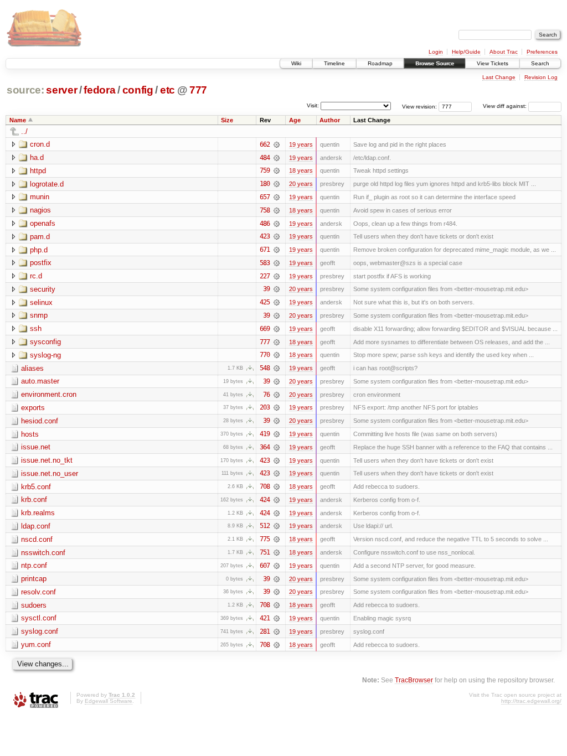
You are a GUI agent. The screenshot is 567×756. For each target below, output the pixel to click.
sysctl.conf (38, 618)
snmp (39, 315)
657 (265, 197)
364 (265, 447)
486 (265, 223)
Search (540, 63)
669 (265, 329)
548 (265, 368)
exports (33, 407)
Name (17, 120)
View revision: (419, 106)
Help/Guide (466, 52)
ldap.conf (35, 526)
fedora (99, 90)
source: (25, 90)
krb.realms (38, 513)
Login (436, 52)
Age (295, 120)
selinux (41, 302)
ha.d (37, 157)
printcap (34, 578)
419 (265, 434)
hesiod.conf (39, 421)
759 (265, 170)
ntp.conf (34, 565)
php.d (39, 250)
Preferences (542, 52)
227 (265, 276)
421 (265, 618)
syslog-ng (45, 355)
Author (329, 120)
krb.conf (34, 499)
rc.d (36, 276)
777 (198, 90)
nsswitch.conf (43, 552)
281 (265, 631)
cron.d (40, 144)
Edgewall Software (108, 701)
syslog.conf (39, 631)
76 (266, 394)
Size (227, 120)
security (42, 289)
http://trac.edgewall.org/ (531, 701)
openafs (42, 223)
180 (265, 184)
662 (265, 144)
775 (265, 539)
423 (265, 236)
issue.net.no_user (49, 473)
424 (265, 500)
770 (265, 355)
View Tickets (492, 63)
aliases (32, 368)
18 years (301, 170)
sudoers (34, 605)
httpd (38, 171)
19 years (301, 144)
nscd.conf (37, 539)
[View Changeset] (277, 144)
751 (265, 552)
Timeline (334, 63)
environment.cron (48, 394)
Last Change (499, 77)
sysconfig (45, 342)
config (137, 90)
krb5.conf (36, 487)
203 (265, 407)
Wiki (296, 63)
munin (39, 197)
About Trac (503, 52)
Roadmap (380, 63)
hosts (30, 434)
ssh (36, 328)
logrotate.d (47, 184)
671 (265, 249)
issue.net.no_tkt (47, 460)
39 (266, 289)
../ (24, 131)
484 (265, 158)
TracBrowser (414, 679)
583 (265, 263)
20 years (301, 183)
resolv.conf (38, 592)
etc (167, 90)
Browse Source (434, 63)
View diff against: (505, 106)
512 (265, 526)
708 (265, 486)
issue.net (35, 447)
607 (265, 565)
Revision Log (541, 77)
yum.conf (36, 644)
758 (265, 210)
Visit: (313, 105)
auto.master (40, 381)
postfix (40, 262)
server (61, 90)
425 (265, 302)
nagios (40, 210)
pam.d (40, 236)
